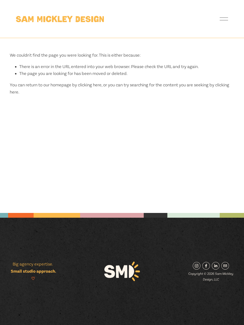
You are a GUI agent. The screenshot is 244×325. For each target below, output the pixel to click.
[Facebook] (206, 266)
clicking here (90, 84)
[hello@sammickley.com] (225, 266)
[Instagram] (196, 266)
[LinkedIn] (215, 266)
